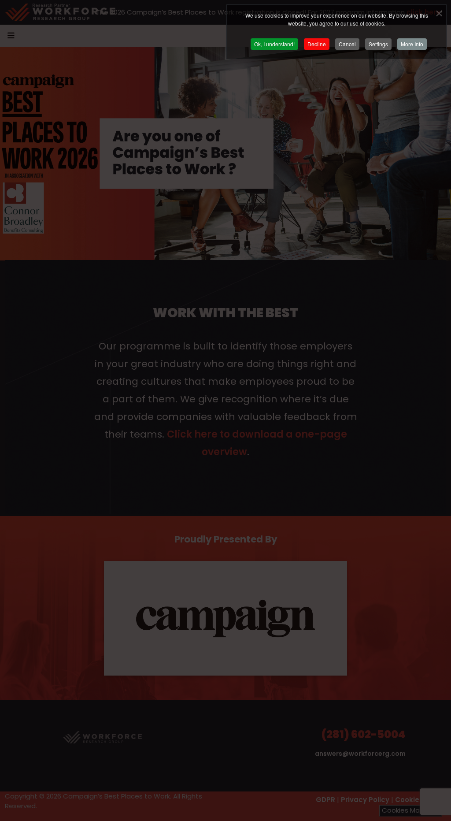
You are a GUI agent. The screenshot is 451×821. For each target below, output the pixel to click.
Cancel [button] (347, 44)
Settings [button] (378, 44)
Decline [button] (316, 44)
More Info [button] (412, 44)
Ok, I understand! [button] (274, 44)
